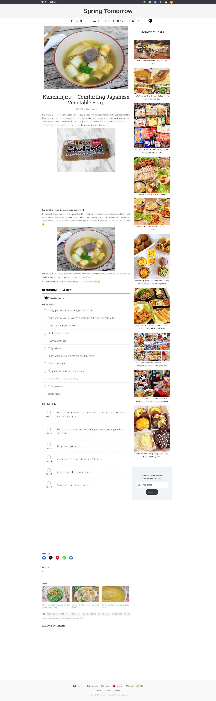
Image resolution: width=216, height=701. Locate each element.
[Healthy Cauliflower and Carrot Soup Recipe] (115, 593)
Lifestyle (77, 21)
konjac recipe (65, 618)
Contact (53, 2)
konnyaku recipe (77, 618)
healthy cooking (52, 614)
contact (107, 691)
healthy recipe (76, 614)
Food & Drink (114, 21)
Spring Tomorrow (108, 11)
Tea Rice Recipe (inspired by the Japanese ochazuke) (56, 606)
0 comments (91, 109)
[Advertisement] (86, 188)
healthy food (64, 614)
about (98, 691)
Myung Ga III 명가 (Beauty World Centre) (152, 194)
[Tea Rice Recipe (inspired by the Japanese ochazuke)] (56, 593)
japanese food (116, 614)
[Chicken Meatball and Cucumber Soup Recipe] (85, 593)
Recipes (134, 21)
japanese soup (54, 618)
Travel (95, 21)
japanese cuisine (103, 614)
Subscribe (152, 492)
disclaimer (116, 691)
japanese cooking (89, 614)
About (44, 2)
